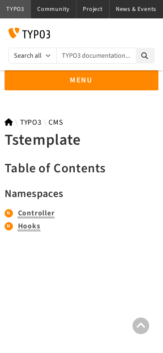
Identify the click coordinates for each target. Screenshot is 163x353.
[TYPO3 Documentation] (29, 33)
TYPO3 (31, 122)
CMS (55, 122)
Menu (81, 80)
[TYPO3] (9, 122)
